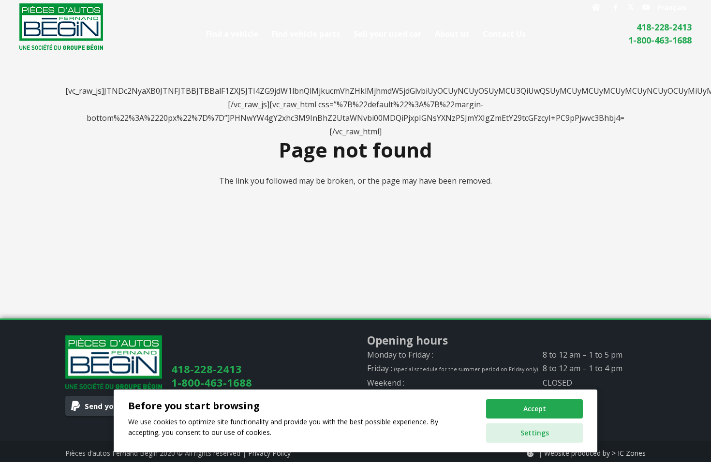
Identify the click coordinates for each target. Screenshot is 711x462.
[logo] (61, 26)
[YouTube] (646, 7)
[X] (630, 7)
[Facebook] (615, 7)
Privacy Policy (269, 453)
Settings (534, 432)
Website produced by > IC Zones (595, 453)
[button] (533, 33)
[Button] (596, 7)
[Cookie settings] (530, 453)
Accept (534, 408)
